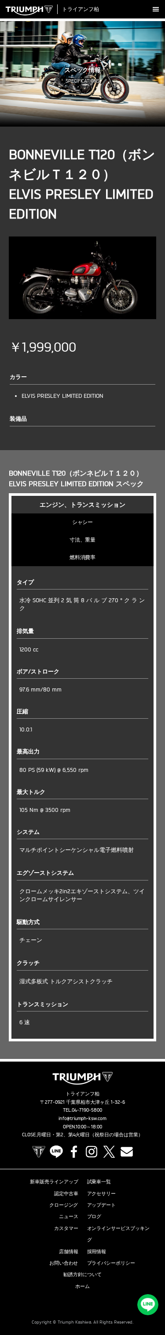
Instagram (91, 1151)
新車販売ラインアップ (54, 1182)
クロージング (63, 1205)
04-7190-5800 (87, 1110)
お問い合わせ (63, 1263)
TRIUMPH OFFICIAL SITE (38, 1151)
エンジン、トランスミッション (83, 504)
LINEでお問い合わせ (147, 1304)
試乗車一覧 (99, 1182)
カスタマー (66, 1228)
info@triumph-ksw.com (83, 1118)
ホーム (82, 1286)
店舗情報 (68, 1251)
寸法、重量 (83, 539)
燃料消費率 (83, 557)
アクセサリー (101, 1193)
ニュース (68, 1216)
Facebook (74, 1151)
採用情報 (96, 1251)
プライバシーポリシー (111, 1263)
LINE (56, 1151)
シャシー (82, 522)
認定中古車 (66, 1193)
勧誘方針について (82, 1274)
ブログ (94, 1216)
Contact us (126, 1151)
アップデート (101, 1205)
